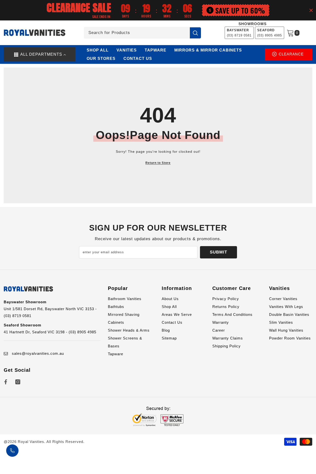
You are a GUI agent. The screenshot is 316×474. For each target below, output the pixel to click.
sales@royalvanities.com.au (38, 353)
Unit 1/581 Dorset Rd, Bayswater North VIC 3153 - (50, 309)
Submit (218, 252)
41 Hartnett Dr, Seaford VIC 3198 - (36, 332)
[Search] (142, 33)
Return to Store (158, 163)
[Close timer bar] (311, 10)
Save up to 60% (240, 10)
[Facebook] (5, 382)
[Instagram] (18, 382)
